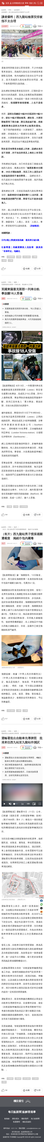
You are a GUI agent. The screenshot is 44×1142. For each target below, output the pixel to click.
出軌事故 (24, 506)
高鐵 (19, 257)
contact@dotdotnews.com (34, 1128)
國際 (3, 298)
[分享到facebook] (41, 900)
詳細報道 (35, 226)
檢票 (4, 260)
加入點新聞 (35, 1119)
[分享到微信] (41, 904)
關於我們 (25, 1119)
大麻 (25, 710)
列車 (11, 260)
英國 (9, 506)
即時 (26, 3)
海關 (19, 710)
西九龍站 (27, 257)
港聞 (3, 747)
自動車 (10, 1078)
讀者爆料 (5, 26)
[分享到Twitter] (41, 908)
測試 (4, 1082)
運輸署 (18, 1078)
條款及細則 (26, 1122)
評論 (35, 3)
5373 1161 (14, 1128)
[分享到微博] (41, 912)
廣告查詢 (15, 1119)
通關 (35, 257)
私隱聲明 (16, 1122)
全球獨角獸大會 (18, 3)
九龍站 (36, 1078)
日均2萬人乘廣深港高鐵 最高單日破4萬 (20, 240)
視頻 (31, 3)
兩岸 (3, 543)
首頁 (7, 3)
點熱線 (7, 1119)
